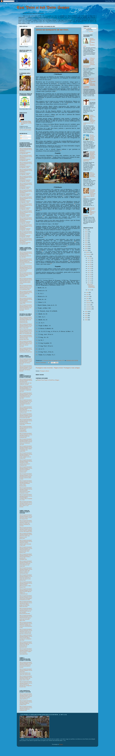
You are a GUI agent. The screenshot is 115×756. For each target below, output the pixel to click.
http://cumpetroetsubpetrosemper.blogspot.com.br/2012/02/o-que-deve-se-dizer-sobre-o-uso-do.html (26, 504)
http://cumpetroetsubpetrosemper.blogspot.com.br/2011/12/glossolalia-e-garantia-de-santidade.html (26, 557)
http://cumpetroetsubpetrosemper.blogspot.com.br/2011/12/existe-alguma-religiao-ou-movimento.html (26, 591)
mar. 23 (90, 280)
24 (36, 355)
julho (87, 298)
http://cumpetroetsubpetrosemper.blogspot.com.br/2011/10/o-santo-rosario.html (26, 274)
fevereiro (88, 254)
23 (36, 352)
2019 (86, 246)
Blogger (61, 744)
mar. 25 (90, 289)
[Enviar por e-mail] (51, 362)
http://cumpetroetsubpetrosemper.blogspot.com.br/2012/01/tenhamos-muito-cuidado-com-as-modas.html (26, 455)
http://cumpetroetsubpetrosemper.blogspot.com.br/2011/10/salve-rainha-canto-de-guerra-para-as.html (26, 281)
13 (36, 322)
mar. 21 (90, 278)
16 (36, 331)
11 (36, 317)
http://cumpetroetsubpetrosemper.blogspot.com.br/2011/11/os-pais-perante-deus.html (26, 337)
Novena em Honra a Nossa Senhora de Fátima (92, 137)
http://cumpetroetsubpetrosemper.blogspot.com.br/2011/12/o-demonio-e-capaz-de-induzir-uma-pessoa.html (26, 577)
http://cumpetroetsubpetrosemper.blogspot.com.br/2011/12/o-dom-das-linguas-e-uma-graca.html (26, 536)
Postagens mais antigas (72, 368)
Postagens (24, 135)
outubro (88, 304)
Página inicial (58, 368)
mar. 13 (90, 272)
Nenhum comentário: (41, 362)
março (88, 256)
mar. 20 (90, 276)
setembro (88, 302)
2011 (86, 229)
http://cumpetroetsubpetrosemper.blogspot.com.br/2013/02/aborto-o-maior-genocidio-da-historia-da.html (26, 361)
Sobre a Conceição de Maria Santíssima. (92, 175)
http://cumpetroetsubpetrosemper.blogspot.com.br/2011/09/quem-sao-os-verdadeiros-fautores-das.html (26, 395)
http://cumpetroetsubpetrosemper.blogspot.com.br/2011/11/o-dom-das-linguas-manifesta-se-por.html (26, 523)
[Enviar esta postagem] (49, 362)
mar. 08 (90, 266)
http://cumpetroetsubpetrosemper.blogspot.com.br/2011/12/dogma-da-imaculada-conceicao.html (26, 294)
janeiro (88, 252)
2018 (86, 244)
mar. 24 (90, 282)
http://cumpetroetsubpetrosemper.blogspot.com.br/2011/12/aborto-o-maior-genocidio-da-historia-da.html (26, 368)
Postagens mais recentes (44, 368)
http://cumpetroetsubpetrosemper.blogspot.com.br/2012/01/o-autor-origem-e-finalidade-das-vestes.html (26, 449)
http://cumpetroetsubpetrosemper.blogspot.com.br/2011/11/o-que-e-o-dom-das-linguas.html (26, 516)
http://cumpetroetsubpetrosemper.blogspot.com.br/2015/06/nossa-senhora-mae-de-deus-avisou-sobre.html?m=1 (26, 696)
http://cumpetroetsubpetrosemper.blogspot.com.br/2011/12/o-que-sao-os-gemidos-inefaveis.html (26, 631)
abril (87, 292)
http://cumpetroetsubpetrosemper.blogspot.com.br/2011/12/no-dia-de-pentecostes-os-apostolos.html (26, 644)
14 (36, 325)
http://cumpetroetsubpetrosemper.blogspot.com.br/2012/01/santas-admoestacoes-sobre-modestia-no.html (26, 490)
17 (36, 334)
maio (87, 294)
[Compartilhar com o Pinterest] (57, 362)
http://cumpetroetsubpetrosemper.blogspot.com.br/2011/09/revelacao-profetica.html (26, 702)
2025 (86, 317)
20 (36, 343)
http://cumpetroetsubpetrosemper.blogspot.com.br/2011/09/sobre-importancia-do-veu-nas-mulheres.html (26, 409)
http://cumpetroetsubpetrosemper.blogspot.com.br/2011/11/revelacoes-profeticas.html (26, 708)
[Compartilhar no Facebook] (56, 362)
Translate (91, 31)
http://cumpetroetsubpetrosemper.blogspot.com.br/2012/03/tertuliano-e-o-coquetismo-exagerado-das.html (26, 389)
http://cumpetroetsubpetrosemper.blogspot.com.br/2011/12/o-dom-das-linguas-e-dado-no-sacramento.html (26, 570)
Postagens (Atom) (44, 371)
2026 (86, 319)
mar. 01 (90, 258)
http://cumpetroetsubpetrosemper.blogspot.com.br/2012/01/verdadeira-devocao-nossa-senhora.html (26, 469)
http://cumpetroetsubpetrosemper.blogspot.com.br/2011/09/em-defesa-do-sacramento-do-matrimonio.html (26, 320)
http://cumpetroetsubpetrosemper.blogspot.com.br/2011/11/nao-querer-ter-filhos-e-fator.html (26, 326)
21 (36, 346)
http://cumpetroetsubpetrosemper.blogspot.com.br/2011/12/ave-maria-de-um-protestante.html (26, 287)
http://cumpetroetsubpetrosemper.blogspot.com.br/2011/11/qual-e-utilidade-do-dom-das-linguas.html (26, 529)
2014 (86, 236)
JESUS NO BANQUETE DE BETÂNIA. (52, 30)
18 (36, 337)
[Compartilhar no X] (54, 362)
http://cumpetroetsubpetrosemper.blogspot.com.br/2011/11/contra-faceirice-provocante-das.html (26, 415)
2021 (86, 250)
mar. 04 (90, 262)
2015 (86, 238)
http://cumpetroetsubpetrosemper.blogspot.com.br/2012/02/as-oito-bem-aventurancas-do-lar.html (26, 350)
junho (87, 296)
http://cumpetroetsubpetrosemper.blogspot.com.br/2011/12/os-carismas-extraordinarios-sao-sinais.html (26, 564)
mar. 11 (90, 270)
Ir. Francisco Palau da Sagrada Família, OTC (26, 123)
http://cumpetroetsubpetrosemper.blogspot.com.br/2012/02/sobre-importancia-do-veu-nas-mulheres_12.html (26, 382)
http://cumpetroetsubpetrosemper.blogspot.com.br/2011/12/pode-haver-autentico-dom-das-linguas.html (26, 550)
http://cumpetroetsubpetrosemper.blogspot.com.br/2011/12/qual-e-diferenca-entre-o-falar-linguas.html (26, 584)
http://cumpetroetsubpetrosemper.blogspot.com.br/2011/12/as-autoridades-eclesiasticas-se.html (26, 597)
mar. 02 (90, 260)
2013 (86, 234)
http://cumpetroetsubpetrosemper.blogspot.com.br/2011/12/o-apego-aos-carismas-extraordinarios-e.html (26, 625)
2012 (86, 231)
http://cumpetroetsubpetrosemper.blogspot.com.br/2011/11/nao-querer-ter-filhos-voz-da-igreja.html (26, 331)
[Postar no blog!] (53, 362)
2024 (86, 315)
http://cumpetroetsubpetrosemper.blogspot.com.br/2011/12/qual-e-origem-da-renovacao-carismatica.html (26, 651)
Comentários (24, 138)
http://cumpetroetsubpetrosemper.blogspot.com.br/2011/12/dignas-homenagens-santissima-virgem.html (26, 301)
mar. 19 (90, 274)
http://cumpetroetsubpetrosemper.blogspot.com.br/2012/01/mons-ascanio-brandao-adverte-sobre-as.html (26, 476)
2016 (86, 240)
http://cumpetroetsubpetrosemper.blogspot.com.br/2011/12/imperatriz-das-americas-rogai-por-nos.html (26, 307)
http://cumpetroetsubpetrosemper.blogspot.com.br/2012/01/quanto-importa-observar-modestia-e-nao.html (26, 442)
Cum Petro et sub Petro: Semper (43, 8)
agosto (88, 300)
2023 (86, 313)
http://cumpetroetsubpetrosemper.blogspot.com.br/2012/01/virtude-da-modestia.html (26, 435)
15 (36, 328)
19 (36, 340)
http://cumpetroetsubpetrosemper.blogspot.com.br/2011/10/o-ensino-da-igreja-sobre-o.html (26, 678)
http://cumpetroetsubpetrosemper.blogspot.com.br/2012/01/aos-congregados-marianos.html (26, 429)
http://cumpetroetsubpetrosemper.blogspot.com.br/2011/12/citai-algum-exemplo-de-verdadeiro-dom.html (26, 637)
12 (36, 319)
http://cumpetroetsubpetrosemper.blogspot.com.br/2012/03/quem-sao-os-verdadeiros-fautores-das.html (26, 402)
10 (36, 314)
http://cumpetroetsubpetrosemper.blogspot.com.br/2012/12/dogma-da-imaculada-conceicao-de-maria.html (26, 261)
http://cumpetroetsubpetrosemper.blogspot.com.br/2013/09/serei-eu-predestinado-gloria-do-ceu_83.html (26, 254)
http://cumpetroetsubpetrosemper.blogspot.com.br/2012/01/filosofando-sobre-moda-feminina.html (26, 483)
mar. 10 (90, 268)
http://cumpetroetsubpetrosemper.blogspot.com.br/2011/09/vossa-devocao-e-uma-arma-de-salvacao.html (26, 268)
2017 (86, 242)
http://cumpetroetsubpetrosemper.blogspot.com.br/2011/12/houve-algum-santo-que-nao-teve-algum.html (26, 618)
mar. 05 (90, 264)
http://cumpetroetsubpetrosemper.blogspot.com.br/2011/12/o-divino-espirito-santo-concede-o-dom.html (26, 543)
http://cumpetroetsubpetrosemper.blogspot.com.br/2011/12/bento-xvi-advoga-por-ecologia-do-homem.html (26, 684)
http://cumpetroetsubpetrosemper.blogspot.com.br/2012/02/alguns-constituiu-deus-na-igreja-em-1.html (26, 497)
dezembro (89, 309)
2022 (86, 311)
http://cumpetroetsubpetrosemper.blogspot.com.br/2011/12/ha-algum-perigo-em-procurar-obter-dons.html (26, 604)
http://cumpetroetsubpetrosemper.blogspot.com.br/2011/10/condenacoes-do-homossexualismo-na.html (26, 665)
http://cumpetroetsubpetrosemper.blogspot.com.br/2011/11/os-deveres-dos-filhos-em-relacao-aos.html (26, 344)
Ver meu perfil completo (25, 129)
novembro (89, 306)
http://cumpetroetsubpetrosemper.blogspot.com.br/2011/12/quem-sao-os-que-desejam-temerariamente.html (26, 611)
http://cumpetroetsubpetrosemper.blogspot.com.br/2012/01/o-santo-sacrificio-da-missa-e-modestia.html (26, 462)
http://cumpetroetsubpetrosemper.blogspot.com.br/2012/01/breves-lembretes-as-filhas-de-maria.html (26, 422)
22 (36, 349)
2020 (86, 248)
